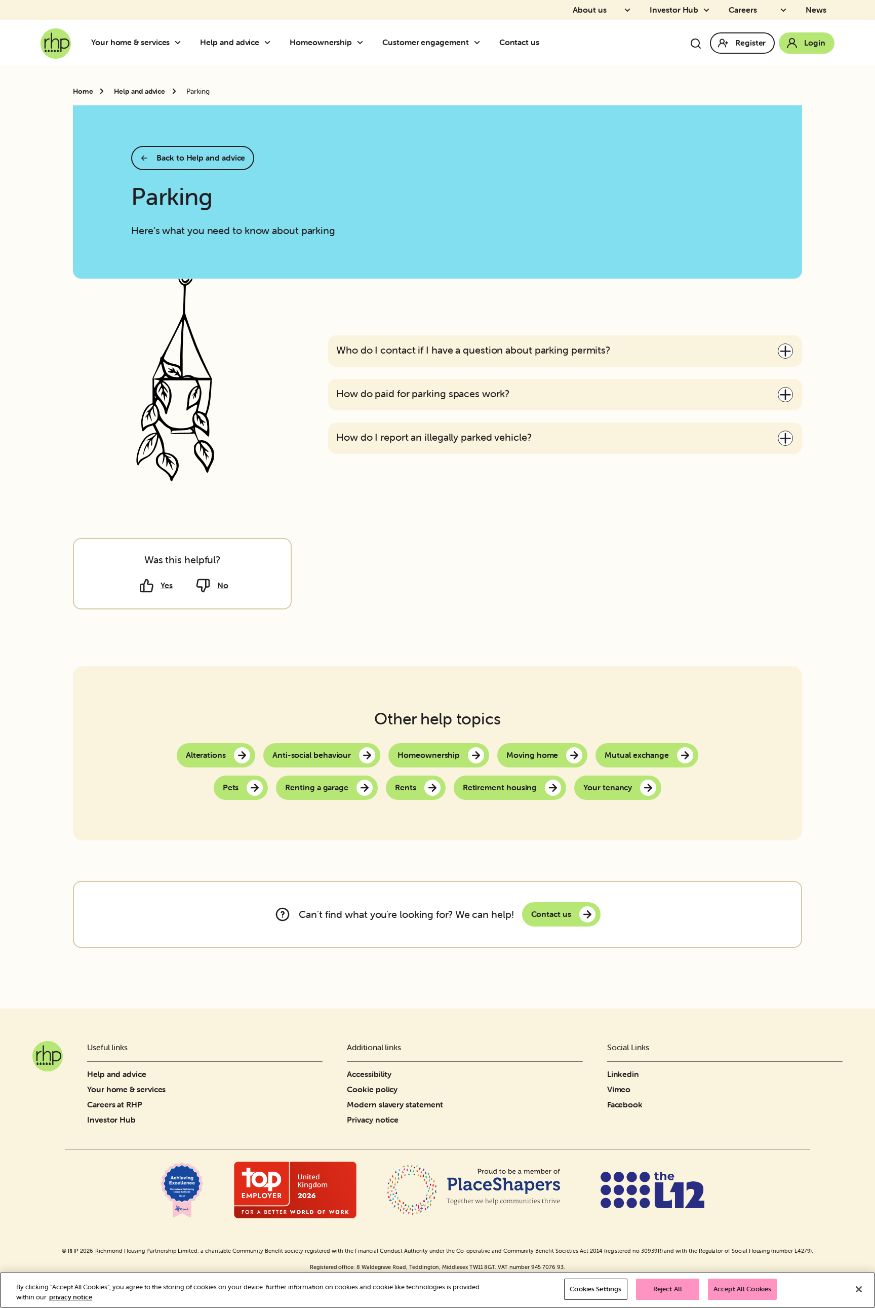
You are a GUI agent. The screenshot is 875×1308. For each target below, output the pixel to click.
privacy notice (70, 1297)
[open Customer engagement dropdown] (480, 42)
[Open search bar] (696, 43)
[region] (437, 1290)
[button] (565, 351)
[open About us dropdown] (630, 10)
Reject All (667, 1289)
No (222, 585)
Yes (167, 585)
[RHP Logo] (56, 40)
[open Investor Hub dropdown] (709, 10)
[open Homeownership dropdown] (363, 42)
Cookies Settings (595, 1289)
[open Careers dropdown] (786, 10)
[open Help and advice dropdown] (270, 42)
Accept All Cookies (742, 1289)
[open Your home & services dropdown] (181, 42)
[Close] (859, 1289)
